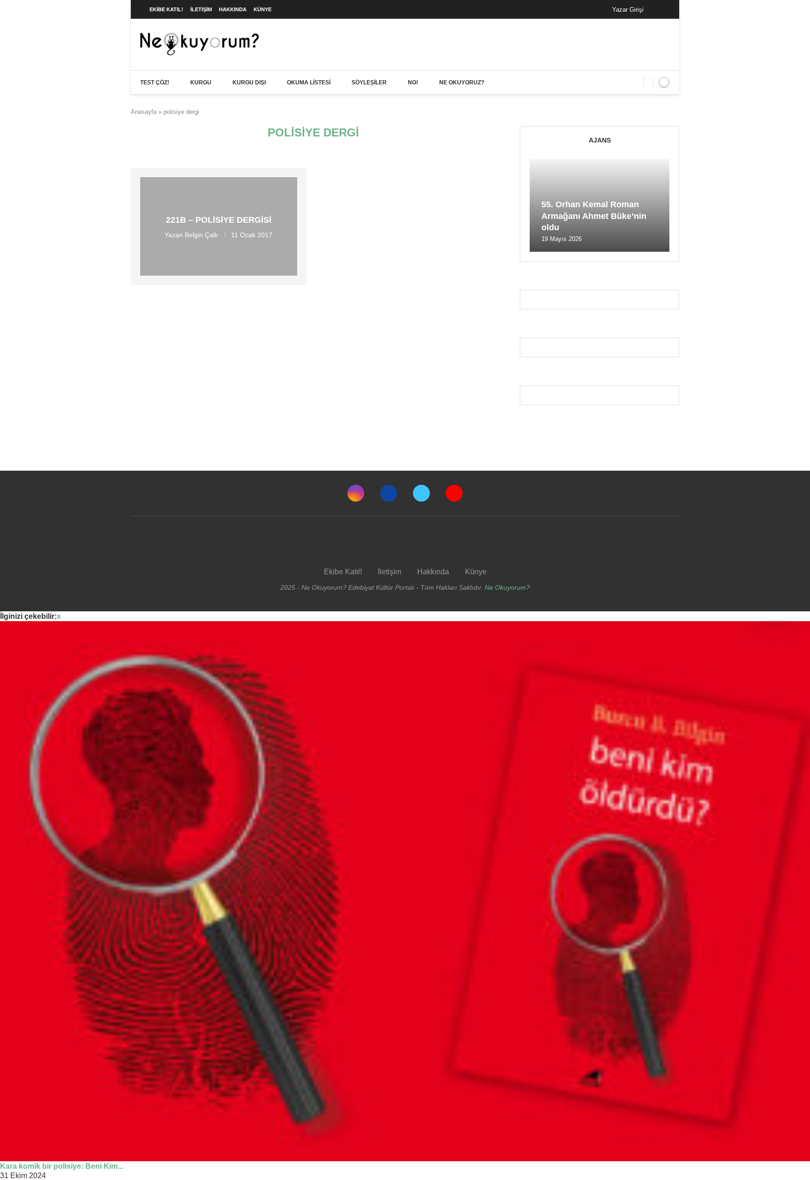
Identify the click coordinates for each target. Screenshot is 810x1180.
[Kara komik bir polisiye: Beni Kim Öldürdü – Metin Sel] (405, 891)
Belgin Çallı (201, 235)
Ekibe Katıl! (166, 9)
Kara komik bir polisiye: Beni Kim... (61, 1166)
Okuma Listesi (308, 82)
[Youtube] (454, 493)
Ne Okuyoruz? (461, 82)
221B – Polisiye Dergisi (218, 220)
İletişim (201, 9)
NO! (413, 82)
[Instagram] (355, 493)
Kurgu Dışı (249, 82)
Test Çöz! (154, 82)
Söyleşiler (369, 82)
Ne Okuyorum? (507, 587)
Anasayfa (144, 111)
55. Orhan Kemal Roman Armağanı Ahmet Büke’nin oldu (593, 216)
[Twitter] (421, 493)
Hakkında (233, 9)
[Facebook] (660, 9)
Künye (262, 9)
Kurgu (200, 82)
